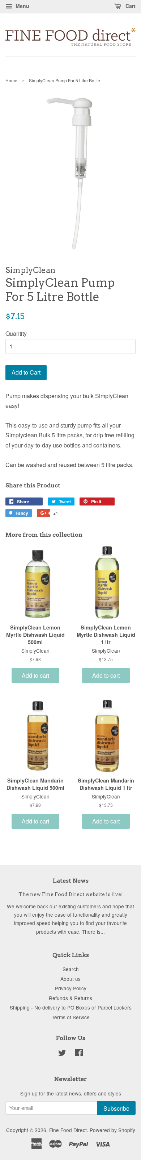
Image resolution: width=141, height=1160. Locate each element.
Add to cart (35, 675)
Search (71, 969)
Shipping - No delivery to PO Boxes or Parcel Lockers (71, 1007)
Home (11, 80)
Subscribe (116, 1108)
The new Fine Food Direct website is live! (70, 894)
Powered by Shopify (112, 1130)
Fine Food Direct (68, 1130)
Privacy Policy (70, 988)
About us (70, 978)
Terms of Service (71, 1017)
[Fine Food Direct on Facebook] (79, 1053)
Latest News (71, 880)
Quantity (16, 333)
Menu (21, 5)
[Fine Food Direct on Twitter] (62, 1053)
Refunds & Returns (70, 998)
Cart (130, 5)
